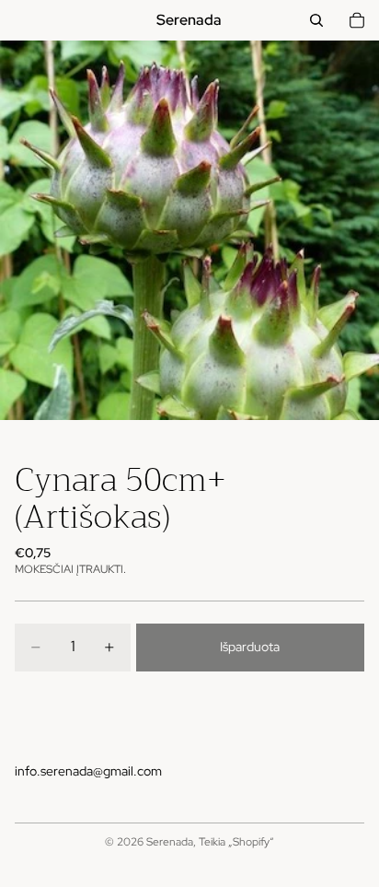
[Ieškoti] (316, 20)
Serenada (169, 841)
